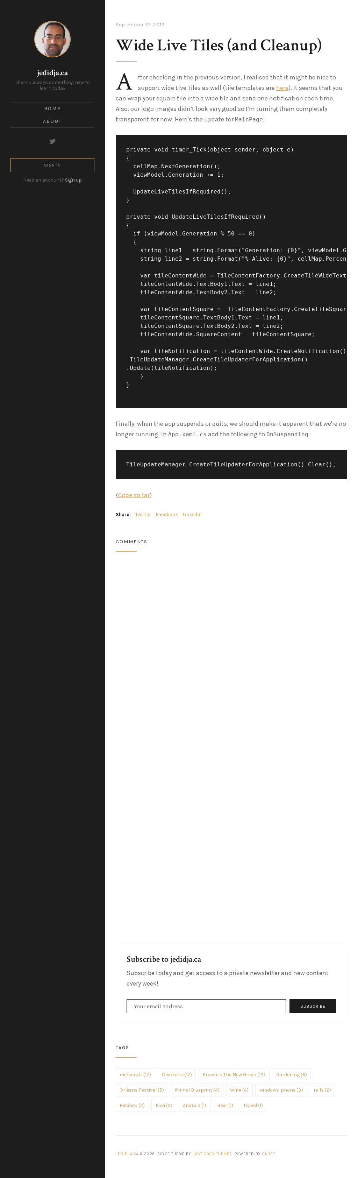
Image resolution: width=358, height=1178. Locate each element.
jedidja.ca (52, 72)
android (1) (194, 1105)
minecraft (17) (135, 1075)
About (52, 121)
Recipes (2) (132, 1105)
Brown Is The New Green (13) (233, 1075)
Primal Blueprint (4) (197, 1090)
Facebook (167, 514)
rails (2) (322, 1090)
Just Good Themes (212, 1154)
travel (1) (253, 1105)
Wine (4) (239, 1090)
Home (52, 109)
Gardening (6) (291, 1075)
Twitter (143, 514)
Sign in (52, 165)
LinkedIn (192, 514)
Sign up (73, 180)
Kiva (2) (164, 1105)
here (282, 88)
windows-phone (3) (281, 1090)
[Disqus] (232, 649)
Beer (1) (225, 1105)
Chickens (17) (177, 1075)
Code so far (134, 495)
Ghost (268, 1154)
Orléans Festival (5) (142, 1090)
